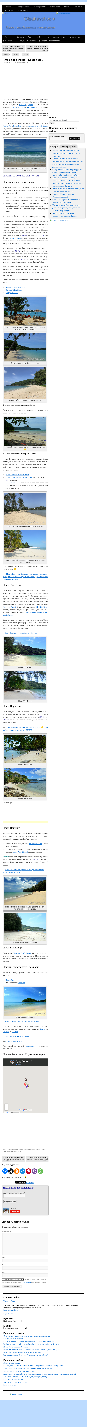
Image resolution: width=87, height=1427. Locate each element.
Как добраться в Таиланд (13, 1338)
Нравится (30, 1182)
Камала (31, 126)
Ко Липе (31, 107)
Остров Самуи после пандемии (17, 1036)
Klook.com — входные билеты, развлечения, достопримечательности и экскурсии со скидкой (39, 1374)
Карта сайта (8, 1313)
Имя (3, 1257)
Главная (8, 37)
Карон (5, 126)
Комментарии (65, 147)
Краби (30, 104)
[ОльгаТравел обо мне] (70, 23)
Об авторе (8, 6)
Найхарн (44, 126)
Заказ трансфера (9, 1385)
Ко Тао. (15, 1031)
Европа (42, 37)
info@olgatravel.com (10, 1310)
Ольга (26, 62)
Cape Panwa (10, 483)
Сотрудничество (23, 6)
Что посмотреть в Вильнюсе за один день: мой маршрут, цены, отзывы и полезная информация (66, 208)
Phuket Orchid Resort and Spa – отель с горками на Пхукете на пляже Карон (13, 48)
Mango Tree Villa (12, 292)
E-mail (4, 1265)
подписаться (27, 1282)
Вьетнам (20, 37)
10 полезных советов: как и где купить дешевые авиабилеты (26, 1336)
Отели (66, 6)
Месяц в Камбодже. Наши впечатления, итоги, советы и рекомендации (31, 1349)
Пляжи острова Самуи (13, 1041)
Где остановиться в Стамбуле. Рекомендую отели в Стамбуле (26, 1355)
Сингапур (20, 40)
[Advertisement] (22, 80)
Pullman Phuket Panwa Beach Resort (19, 477)
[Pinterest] (28, 1171)
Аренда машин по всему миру (15, 1382)
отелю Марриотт (35, 843)
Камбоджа (54, 37)
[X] (11, 1171)
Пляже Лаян (10, 980)
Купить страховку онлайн (13, 1379)
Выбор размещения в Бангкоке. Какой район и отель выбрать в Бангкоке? (31, 1344)
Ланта (22, 107)
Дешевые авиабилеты (11, 1363)
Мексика (8, 40)
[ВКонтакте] (5, 1171)
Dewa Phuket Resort (20, 852)
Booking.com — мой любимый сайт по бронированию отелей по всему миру (33, 1365)
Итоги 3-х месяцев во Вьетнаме (15, 1347)
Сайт (4, 1272)
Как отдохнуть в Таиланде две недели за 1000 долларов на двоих (28, 1341)
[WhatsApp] (40, 1171)
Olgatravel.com (39, 18)
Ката (10, 126)
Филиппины (56, 40)
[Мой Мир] (22, 1171)
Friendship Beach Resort (22, 953)
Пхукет (25, 54)
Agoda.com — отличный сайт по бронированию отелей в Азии (27, 1368)
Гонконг (31, 37)
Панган (6, 1031)
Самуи (42, 1029)
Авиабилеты (55, 6)
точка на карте (15, 238)
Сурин (37, 126)
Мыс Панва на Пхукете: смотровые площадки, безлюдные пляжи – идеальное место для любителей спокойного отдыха (25, 576)
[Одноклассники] (16, 1171)
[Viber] (34, 1171)
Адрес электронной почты (14, 1192)
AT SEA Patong (41, 607)
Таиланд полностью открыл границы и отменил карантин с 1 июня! (37, 48)
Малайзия (76, 37)
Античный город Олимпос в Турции (66, 175)
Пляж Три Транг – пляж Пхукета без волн (21, 633)
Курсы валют (23, 10)
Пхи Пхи (15, 107)
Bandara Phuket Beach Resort (16, 287)
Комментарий (6, 1231)
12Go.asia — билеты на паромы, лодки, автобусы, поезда (25, 1376)
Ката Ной (17, 126)
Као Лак (22, 104)
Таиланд (32, 40)
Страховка (78, 6)
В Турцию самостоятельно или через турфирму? (22, 1352)
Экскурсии (9, 10)
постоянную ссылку (15, 1151)
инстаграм (30, 1046)
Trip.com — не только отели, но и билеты (19, 1371)
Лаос (65, 37)
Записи (5, 54)
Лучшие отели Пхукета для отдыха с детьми (22, 1021)
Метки (74, 147)
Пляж (37, 1149)
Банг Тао (21, 982)
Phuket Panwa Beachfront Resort (17, 474)
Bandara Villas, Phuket (14, 290)
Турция (44, 40)
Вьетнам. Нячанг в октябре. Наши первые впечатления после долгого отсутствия (66, 153)
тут (21, 488)
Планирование (40, 6)
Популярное (54, 147)
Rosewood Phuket (9, 607)
